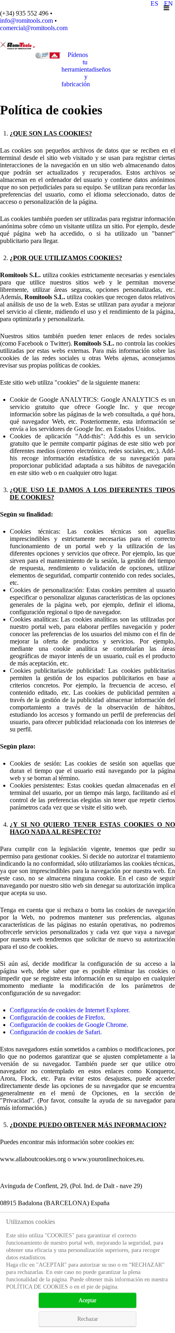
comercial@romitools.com (34, 27)
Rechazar (87, 1319)
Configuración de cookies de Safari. (56, 1032)
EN (168, 3)
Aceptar (87, 1300)
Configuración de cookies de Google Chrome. (69, 1024)
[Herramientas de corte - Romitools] (17, 45)
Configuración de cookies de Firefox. (57, 1017)
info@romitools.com (26, 20)
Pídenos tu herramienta (86, 69)
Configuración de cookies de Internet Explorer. (70, 1010)
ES (155, 3)
